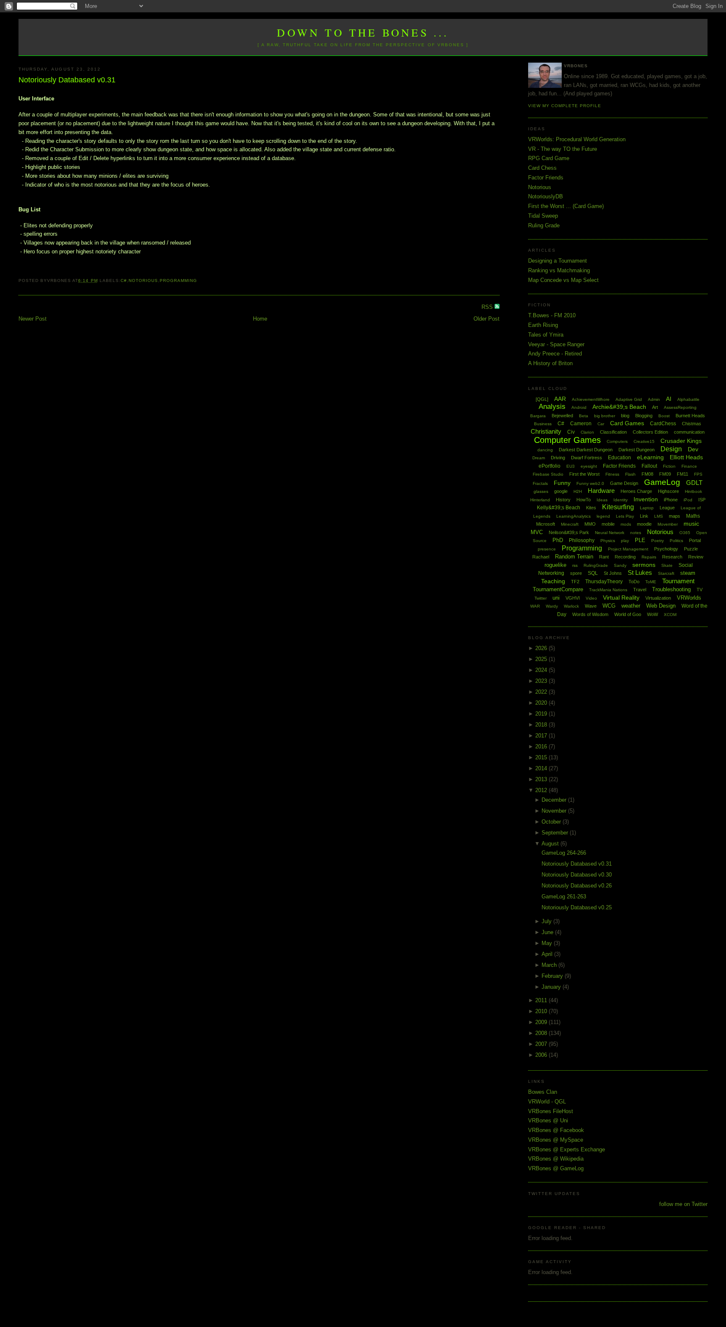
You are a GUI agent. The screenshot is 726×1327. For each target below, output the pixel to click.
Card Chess (542, 168)
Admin (654, 399)
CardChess (663, 424)
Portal (695, 540)
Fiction (669, 466)
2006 (542, 1055)
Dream (538, 457)
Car (600, 423)
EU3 (570, 466)
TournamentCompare (558, 589)
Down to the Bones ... (363, 32)
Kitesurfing (618, 507)
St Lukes (640, 572)
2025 (542, 659)
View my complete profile (564, 105)
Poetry (657, 540)
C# (124, 280)
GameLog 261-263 (564, 896)
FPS (698, 474)
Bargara (538, 415)
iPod (688, 500)
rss (575, 565)
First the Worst (584, 474)
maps (674, 516)
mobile (608, 524)
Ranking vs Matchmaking (559, 270)
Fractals (540, 483)
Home (260, 319)
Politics (676, 540)
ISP (701, 499)
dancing (545, 450)
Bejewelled (562, 415)
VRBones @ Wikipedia (556, 1159)
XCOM (670, 614)
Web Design (661, 606)
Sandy (620, 565)
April (548, 954)
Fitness (612, 474)
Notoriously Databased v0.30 (577, 875)
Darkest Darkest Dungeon (586, 449)
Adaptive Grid (629, 399)
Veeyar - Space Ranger (556, 344)
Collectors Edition (650, 431)
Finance (689, 466)
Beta (583, 415)
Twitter (540, 598)
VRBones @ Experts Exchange (566, 1149)
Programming (178, 280)
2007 (542, 1044)
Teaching (553, 581)
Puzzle (691, 548)
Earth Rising (543, 325)
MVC (537, 532)
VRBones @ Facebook (556, 1130)
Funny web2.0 (590, 483)
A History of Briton (550, 363)
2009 (542, 1022)
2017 (542, 735)
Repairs (649, 557)
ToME (650, 581)
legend (603, 516)
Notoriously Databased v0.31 (67, 80)
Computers (617, 441)
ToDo (634, 581)
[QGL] (542, 399)
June (548, 932)
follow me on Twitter (683, 1204)
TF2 (575, 581)
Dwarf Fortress (586, 457)
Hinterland (540, 500)
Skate (667, 565)
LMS (658, 516)
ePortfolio (549, 466)
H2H (577, 491)
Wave (591, 605)
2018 (542, 724)
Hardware (601, 490)
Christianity (546, 431)
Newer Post (32, 319)
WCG (609, 606)
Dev (693, 449)
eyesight (589, 466)
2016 (542, 746)
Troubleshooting (671, 589)
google (561, 491)
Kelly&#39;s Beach (558, 508)
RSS (488, 307)
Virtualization (658, 597)
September (556, 832)
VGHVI (573, 597)
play (625, 540)
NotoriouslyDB (545, 196)
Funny (562, 482)
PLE (640, 540)
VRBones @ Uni (548, 1120)
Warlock (571, 606)
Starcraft (666, 573)
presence (547, 549)
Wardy (552, 606)
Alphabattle (688, 399)
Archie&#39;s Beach (619, 406)
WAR (535, 606)
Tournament (678, 581)
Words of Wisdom (590, 614)
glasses (541, 491)
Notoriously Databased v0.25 (577, 907)
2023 (542, 681)
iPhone (671, 499)
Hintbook (693, 491)
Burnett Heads (690, 415)
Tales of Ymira (545, 335)
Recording (625, 556)
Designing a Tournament (557, 261)
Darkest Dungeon (636, 449)
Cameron (581, 424)
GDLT (694, 482)
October (552, 822)
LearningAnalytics (573, 516)
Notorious (143, 280)
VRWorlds (689, 598)
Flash (630, 474)
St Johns (613, 573)
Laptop (647, 508)
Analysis (552, 407)
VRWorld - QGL (547, 1101)
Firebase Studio (548, 474)
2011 (542, 1000)
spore (576, 573)
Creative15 (644, 441)
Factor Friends (545, 177)
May (548, 943)
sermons (643, 564)
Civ (571, 432)
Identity (620, 500)
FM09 (665, 474)
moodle (644, 524)
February (553, 976)
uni (556, 598)
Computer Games (567, 440)
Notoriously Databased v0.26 (577, 885)
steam (687, 573)
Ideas (602, 500)
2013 (542, 779)
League (667, 507)
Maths (693, 516)
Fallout (649, 466)
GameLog (662, 482)
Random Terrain (574, 556)
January (552, 987)
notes (635, 532)
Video (591, 598)
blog (625, 415)
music (691, 523)
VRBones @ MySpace (555, 1140)
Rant (604, 556)
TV (699, 589)
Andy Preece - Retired (555, 353)
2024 (542, 670)
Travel (639, 589)
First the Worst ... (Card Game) (566, 206)
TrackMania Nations (608, 589)
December (555, 800)
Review (695, 556)
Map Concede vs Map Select (563, 280)
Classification (613, 431)
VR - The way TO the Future (562, 149)
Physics (607, 540)
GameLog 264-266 (564, 853)
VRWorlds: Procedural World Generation (577, 139)
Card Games (627, 423)
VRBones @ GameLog (556, 1168)
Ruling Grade (544, 225)
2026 (542, 648)
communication (689, 431)
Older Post (486, 319)
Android (579, 407)
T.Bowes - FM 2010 (552, 315)
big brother (604, 415)
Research (672, 556)
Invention (646, 499)
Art (655, 407)
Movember (668, 524)
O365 (684, 532)
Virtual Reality (621, 597)
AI (668, 398)
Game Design (624, 483)
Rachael (540, 556)
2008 (542, 1033)
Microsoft (545, 524)
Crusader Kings (681, 440)
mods (626, 524)
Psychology (666, 548)
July (547, 921)
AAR (560, 398)
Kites (591, 507)
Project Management (628, 549)
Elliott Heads (686, 457)
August (551, 843)
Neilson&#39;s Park (569, 532)
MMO (590, 524)
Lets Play (625, 516)
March (550, 965)
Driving (558, 457)
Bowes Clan (542, 1092)
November (555, 811)
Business (543, 423)
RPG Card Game (548, 158)
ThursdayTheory (604, 582)
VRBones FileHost (550, 1111)
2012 (542, 790)
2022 (542, 692)
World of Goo (627, 614)
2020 (542, 703)
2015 (542, 757)
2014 (542, 768)
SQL (593, 573)
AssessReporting (680, 407)
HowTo (583, 499)
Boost (664, 415)
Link (644, 516)
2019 (542, 714)
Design (671, 449)
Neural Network (609, 532)
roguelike (555, 565)
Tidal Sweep (543, 216)
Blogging (643, 415)
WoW (652, 614)
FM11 (682, 474)
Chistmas (691, 423)
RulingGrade (596, 565)
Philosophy (581, 540)
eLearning (650, 457)
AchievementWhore (591, 399)
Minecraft (570, 524)
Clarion (587, 432)
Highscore (668, 491)
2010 (542, 1011)
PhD (557, 540)
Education (619, 458)
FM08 (647, 474)
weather (630, 606)
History (563, 499)
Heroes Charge (636, 491)
